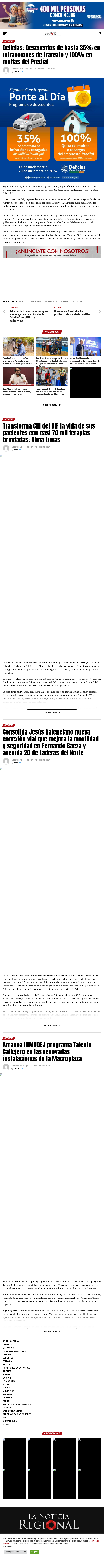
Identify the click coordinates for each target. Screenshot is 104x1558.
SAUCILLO (7, 1418)
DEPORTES (8, 1358)
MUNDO (6, 1388)
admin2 (17, 72)
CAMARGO (7, 1345)
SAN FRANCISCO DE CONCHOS (17, 1414)
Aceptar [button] (34, 1552)
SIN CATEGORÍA (10, 1421)
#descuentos (37, 301)
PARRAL (6, 1401)
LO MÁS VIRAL (9, 1381)
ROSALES (7, 1408)
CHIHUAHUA (8, 1348)
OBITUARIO (8, 1398)
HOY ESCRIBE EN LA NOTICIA (16, 1368)
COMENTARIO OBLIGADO (14, 1351)
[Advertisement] (52, 279)
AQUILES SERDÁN (11, 1341)
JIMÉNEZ (7, 1371)
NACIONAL (7, 1394)
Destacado (77, 301)
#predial (66, 301)
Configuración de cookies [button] (16, 1552)
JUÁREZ (6, 1375)
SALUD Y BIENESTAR (12, 1411)
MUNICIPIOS (8, 1391)
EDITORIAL (8, 1361)
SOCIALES (7, 1424)
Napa (16, 450)
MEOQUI (7, 1384)
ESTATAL (7, 1364)
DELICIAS (7, 1355)
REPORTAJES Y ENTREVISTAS (17, 1404)
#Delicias (24, 301)
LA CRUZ (7, 1378)
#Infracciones (52, 301)
